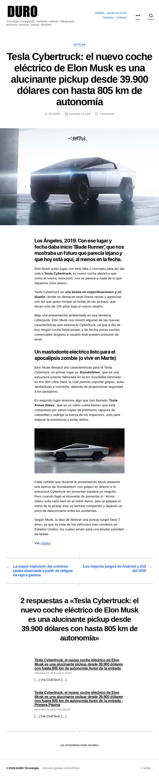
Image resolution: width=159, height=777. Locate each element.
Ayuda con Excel (117, 12)
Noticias (99, 12)
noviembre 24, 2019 (79, 114)
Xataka (45, 543)
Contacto (121, 17)
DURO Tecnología (27, 768)
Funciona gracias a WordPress (60, 768)
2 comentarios (106, 114)
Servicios (108, 17)
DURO (56, 114)
